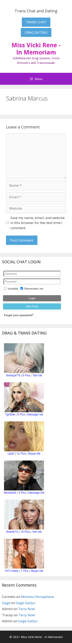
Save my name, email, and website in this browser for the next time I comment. (37, 222)
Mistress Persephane (37, 596)
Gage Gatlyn (25, 603)
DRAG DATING (36, 32)
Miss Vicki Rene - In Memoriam (36, 48)
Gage (6, 603)
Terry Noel (26, 609)
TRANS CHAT (36, 22)
